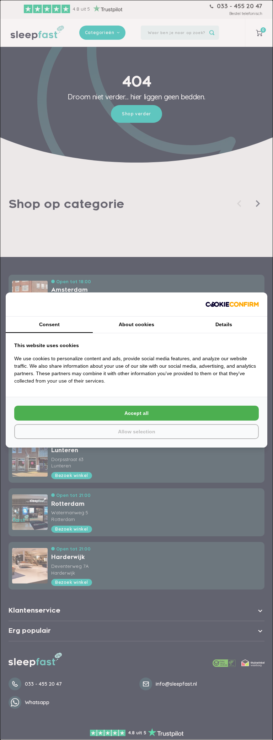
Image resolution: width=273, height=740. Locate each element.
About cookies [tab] (136, 324)
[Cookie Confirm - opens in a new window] (232, 304)
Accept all (136, 413)
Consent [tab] (49, 324)
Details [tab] (223, 324)
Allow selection (136, 431)
